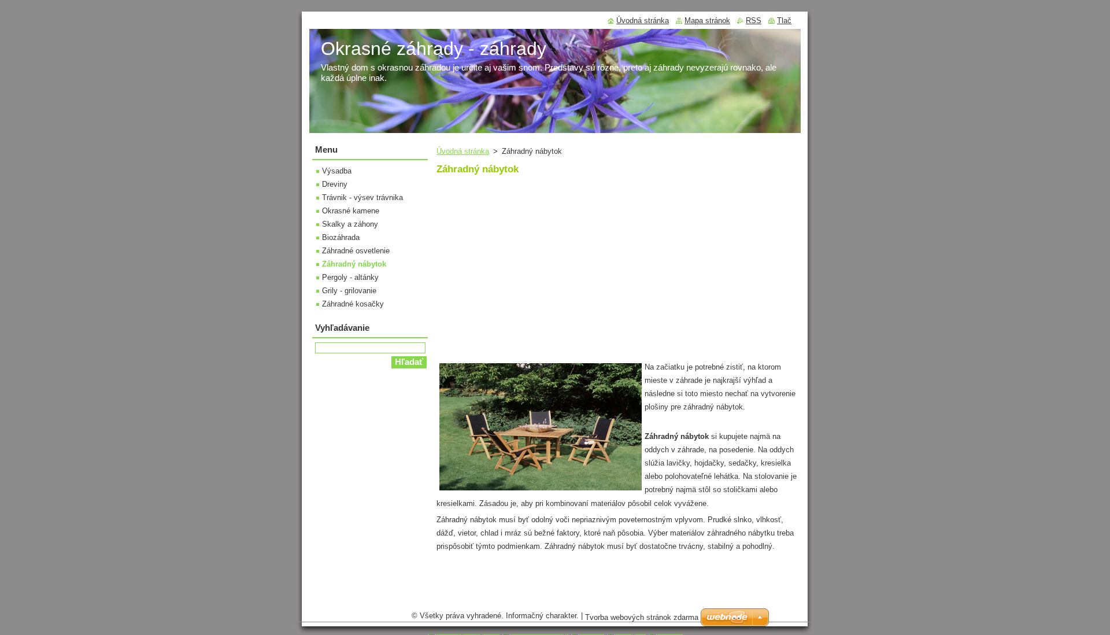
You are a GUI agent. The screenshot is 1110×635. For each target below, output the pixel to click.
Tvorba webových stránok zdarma (641, 617)
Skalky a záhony (350, 224)
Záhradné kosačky (353, 304)
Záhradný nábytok (354, 264)
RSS (753, 20)
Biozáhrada (341, 237)
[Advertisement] (533, 275)
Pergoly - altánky (350, 277)
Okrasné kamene (350, 210)
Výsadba (337, 171)
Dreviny (334, 184)
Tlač (784, 20)
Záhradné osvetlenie (356, 250)
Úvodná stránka (462, 151)
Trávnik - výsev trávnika (362, 197)
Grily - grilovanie (349, 290)
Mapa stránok (707, 20)
